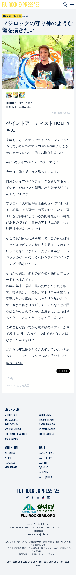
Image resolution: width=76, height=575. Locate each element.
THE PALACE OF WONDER (16, 433)
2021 (67, 562)
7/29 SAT (11, 385)
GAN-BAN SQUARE (13, 429)
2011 (20, 562)
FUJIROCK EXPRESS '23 (20, 4)
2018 (56, 562)
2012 (25, 562)
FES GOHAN (10, 462)
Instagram (38, 497)
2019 (61, 562)
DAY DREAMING (11, 438)
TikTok (43, 497)
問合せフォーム (48, 548)
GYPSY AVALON (11, 424)
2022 (38, 565)
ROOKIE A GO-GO (46, 433)
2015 (41, 562)
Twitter (27, 497)
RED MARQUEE (11, 419)
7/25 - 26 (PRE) (46, 453)
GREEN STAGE (11, 414)
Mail (48, 497)
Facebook (32, 497)
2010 (15, 562)
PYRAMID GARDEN (47, 429)
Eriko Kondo (24, 103)
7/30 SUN (43, 472)
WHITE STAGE (45, 414)
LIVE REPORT (13, 409)
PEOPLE (8, 457)
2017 (51, 562)
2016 (46, 562)
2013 (30, 562)
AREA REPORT (11, 467)
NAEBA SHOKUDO (47, 424)
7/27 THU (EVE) (46, 457)
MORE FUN (11, 447)
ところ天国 (23, 385)
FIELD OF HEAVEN (46, 419)
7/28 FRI (43, 462)
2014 (35, 562)
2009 (9, 562)
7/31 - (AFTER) (45, 476)
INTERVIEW (10, 453)
